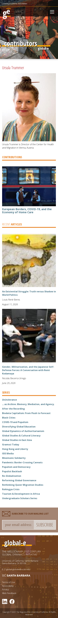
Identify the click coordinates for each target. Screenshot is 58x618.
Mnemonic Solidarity (13, 458)
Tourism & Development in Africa (21, 493)
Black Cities (8, 417)
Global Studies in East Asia (17, 440)
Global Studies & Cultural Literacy (21, 435)
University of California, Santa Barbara (14, 4)
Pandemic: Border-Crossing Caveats (22, 462)
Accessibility (8, 586)
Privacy (5, 589)
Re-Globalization (11, 475)
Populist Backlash (12, 471)
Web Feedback (9, 593)
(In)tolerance (9, 399)
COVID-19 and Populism (15, 422)
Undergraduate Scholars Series (19, 498)
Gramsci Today (10, 444)
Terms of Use (8, 582)
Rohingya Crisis (10, 489)
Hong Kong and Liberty (15, 449)
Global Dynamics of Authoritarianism (23, 431)
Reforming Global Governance (19, 480)
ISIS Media (8, 453)
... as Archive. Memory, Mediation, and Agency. (28, 404)
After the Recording (13, 408)
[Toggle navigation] (52, 11)
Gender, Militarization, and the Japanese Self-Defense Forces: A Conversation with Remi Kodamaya (28, 370)
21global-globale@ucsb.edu (17, 569)
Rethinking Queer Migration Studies (22, 484)
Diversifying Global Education (18, 426)
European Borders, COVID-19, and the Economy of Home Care (27, 210)
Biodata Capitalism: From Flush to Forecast (26, 413)
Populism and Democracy (16, 466)
